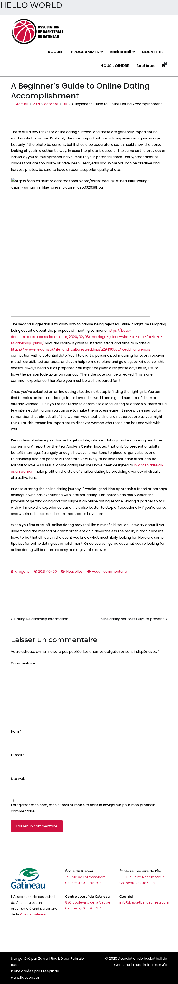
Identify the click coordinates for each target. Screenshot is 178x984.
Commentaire (23, 663)
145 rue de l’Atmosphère (85, 877)
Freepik (47, 971)
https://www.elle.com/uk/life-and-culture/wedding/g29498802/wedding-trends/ (81, 349)
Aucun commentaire (109, 571)
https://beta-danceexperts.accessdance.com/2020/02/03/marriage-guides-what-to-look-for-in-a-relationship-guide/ (86, 337)
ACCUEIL (56, 51)
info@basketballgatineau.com (144, 902)
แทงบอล (99, 939)
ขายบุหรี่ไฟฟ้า (99, 925)
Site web (18, 778)
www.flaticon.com (26, 977)
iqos (89, 939)
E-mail (18, 755)
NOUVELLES (153, 51)
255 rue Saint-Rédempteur (141, 877)
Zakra (43, 958)
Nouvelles (74, 571)
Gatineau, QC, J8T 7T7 (83, 908)
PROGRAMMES (85, 51)
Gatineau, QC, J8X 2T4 (137, 883)
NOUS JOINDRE (115, 65)
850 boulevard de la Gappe (87, 902)
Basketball (120, 51)
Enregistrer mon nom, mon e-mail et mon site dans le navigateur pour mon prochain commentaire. (83, 808)
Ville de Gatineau (33, 914)
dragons (22, 571)
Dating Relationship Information (41, 619)
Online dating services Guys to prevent (131, 619)
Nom (16, 731)
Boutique (145, 65)
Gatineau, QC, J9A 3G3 (83, 883)
